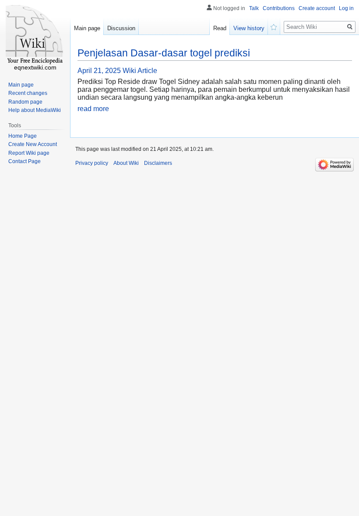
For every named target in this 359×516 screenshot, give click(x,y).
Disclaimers (158, 163)
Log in (346, 8)
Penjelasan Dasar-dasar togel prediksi (163, 53)
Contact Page (24, 161)
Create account (317, 8)
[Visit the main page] (35, 35)
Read (219, 28)
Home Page (22, 136)
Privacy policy (91, 163)
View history (248, 28)
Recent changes (27, 93)
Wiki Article (140, 70)
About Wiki (126, 163)
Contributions (279, 8)
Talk (254, 8)
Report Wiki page (28, 153)
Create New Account (32, 144)
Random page (25, 102)
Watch (274, 26)
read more (93, 108)
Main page (87, 28)
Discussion (121, 28)
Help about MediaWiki (34, 110)
